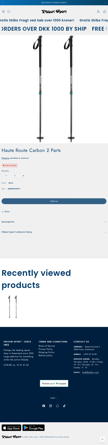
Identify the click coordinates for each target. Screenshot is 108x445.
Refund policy (45, 355)
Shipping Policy (46, 352)
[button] (9, 12)
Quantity (5, 170)
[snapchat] (57, 406)
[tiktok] (64, 406)
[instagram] (50, 406)
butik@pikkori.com (90, 372)
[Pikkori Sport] (54, 12)
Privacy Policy (46, 349)
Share (6, 211)
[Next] (105, 2)
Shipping (5, 158)
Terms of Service (47, 345)
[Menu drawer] (3, 12)
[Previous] (2, 2)
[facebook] (44, 406)
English (52, 398)
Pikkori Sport (33, 437)
